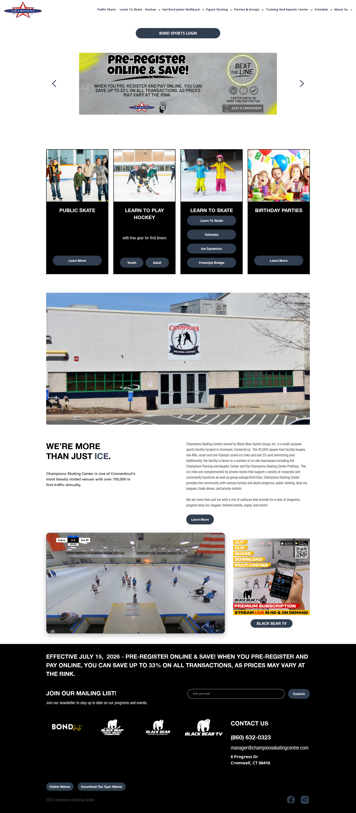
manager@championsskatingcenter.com (269, 748)
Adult (157, 262)
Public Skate (106, 9)
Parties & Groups (246, 9)
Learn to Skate (131, 9)
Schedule (321, 9)
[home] (31, 10)
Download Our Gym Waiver (101, 786)
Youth (131, 262)
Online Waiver (59, 786)
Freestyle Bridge (211, 262)
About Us (341, 9)
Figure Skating (217, 9)
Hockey (150, 9)
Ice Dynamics (211, 248)
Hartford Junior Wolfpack (181, 9)
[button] (152, 10)
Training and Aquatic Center (287, 9)
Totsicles (212, 234)
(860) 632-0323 (251, 737)
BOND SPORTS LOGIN (178, 33)
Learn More (77, 260)
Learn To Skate (211, 220)
